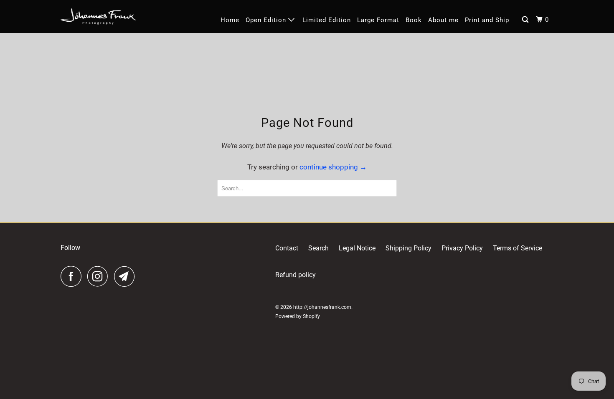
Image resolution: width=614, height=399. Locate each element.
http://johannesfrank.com (322, 307)
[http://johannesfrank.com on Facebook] (73, 276)
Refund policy (295, 275)
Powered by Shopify (297, 316)
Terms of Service (517, 248)
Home (230, 20)
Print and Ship (487, 20)
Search (318, 248)
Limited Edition (326, 20)
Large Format (378, 20)
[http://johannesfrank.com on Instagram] (99, 276)
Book (414, 20)
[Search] (526, 20)
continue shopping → (333, 167)
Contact (286, 248)
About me (443, 20)
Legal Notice (357, 248)
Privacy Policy (462, 248)
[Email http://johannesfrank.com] (126, 276)
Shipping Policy (408, 248)
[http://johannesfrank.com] (98, 16)
